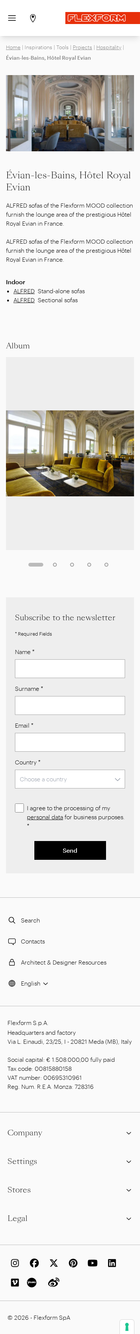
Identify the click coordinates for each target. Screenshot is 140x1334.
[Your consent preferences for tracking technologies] (127, 1327)
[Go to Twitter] (52, 1263)
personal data (45, 816)
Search (30, 920)
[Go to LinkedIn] (110, 1263)
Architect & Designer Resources (63, 962)
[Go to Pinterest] (72, 1263)
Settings (22, 1161)
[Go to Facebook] (33, 1263)
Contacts (33, 941)
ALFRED (24, 290)
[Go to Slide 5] (106, 564)
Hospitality (108, 47)
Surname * (29, 688)
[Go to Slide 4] (89, 564)
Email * (24, 725)
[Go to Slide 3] (72, 564)
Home (13, 47)
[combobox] (70, 779)
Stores (19, 1189)
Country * (28, 762)
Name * (25, 651)
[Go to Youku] (33, 1282)
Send (70, 850)
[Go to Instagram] (13, 1263)
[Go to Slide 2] (54, 564)
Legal (17, 1218)
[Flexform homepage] (102, 18)
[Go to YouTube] (91, 1263)
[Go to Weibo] (52, 1283)
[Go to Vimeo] (13, 1283)
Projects (82, 47)
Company (24, 1132)
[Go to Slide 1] (35, 564)
